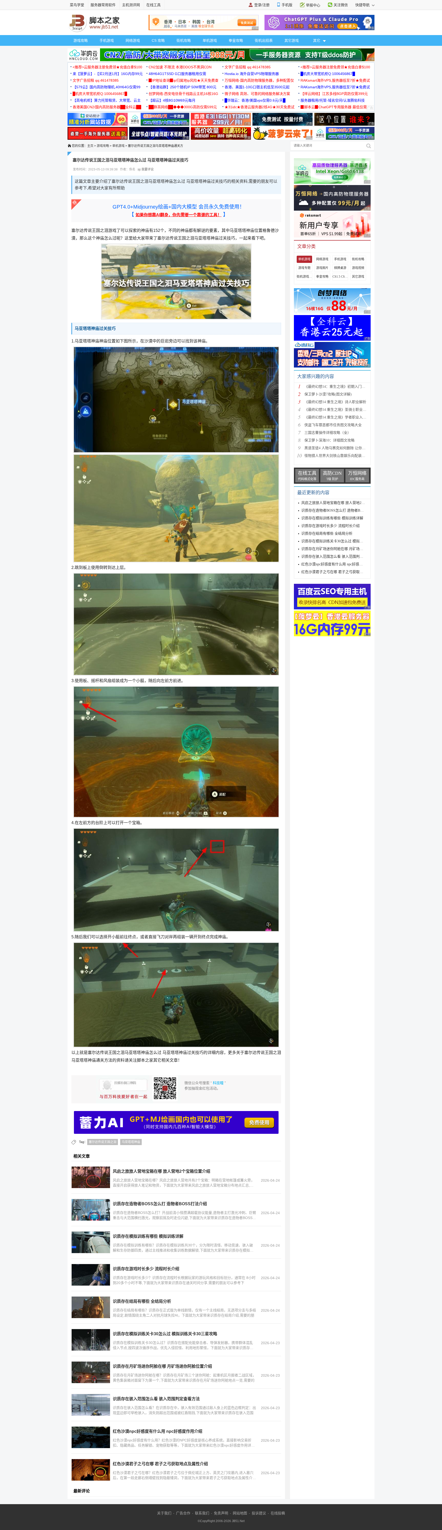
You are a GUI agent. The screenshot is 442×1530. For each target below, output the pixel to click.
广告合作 (183, 1513)
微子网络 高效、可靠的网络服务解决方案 (257, 94)
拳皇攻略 (236, 40)
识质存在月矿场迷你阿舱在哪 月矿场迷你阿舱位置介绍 (162, 1366)
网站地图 (240, 1513)
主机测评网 (131, 5)
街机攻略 (183, 40)
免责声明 (221, 1513)
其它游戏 (291, 40)
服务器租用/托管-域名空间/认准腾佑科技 (333, 100)
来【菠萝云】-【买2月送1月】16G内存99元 (108, 74)
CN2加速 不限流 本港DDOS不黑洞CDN (180, 67)
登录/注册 (262, 5)
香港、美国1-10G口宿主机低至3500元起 (257, 87)
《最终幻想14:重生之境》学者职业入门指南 (338, 417)
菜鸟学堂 (77, 5)
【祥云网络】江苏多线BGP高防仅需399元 (334, 94)
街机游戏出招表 (304, 276)
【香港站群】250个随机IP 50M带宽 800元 (182, 87)
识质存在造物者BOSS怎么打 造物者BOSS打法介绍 (160, 1204)
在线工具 (153, 5)
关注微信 (341, 5)
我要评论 (147, 169)
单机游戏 (210, 40)
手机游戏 (107, 40)
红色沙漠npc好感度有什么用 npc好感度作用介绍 (157, 1431)
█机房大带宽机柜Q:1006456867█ (328, 74)
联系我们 (202, 1513)
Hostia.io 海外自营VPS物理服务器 (252, 74)
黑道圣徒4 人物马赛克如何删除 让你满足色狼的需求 (345, 448)
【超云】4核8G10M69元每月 (172, 100)
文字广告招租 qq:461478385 (248, 67)
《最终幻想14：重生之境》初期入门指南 (336, 387)
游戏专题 (304, 268)
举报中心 (313, 5)
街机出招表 (264, 40)
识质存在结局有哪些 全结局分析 (142, 1301)
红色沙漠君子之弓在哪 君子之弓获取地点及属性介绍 (160, 1464)
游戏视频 (358, 268)
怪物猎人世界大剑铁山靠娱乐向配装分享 (336, 456)
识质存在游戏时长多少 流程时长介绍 (146, 1269)
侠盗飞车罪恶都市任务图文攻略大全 (333, 425)
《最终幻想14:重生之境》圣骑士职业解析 (337, 410)
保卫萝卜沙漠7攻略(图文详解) (328, 394)
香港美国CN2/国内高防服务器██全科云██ (107, 107)
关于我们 (164, 1513)
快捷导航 (363, 5)
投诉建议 (259, 1513)
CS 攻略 (158, 40)
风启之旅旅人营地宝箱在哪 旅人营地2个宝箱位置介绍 (161, 1171)
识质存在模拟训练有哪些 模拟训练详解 (148, 1236)
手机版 (287, 5)
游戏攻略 (80, 40)
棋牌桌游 (340, 268)
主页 (90, 146)
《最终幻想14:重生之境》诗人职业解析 (335, 402)
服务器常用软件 (103, 5)
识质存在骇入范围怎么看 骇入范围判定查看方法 (156, 1399)
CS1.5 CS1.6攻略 (340, 276)
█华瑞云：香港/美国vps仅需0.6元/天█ (255, 100)
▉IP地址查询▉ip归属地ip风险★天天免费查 (183, 80)
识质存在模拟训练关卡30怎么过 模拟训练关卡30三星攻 (344, 541)
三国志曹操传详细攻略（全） (327, 433)
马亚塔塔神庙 (131, 1142)
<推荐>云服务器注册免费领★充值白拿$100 (107, 67)
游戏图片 (322, 268)
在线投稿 (278, 1513)
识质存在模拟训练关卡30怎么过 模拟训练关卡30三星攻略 (165, 1334)
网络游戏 (133, 40)
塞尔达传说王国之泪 (102, 1142)
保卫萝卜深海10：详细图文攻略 (329, 440)
